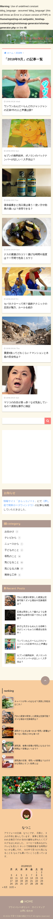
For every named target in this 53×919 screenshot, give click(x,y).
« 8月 (4, 887)
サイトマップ (38, 907)
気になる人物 (14, 568)
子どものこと (13, 550)
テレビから (12, 537)
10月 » (12, 887)
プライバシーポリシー (19, 907)
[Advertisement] (26, 456)
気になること (14, 562)
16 (41, 878)
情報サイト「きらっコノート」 (20, 501)
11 (16, 878)
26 (21, 884)
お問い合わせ (26, 911)
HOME (28, 901)
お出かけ (11, 531)
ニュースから (13, 543)
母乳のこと (12, 556)
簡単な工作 (12, 574)
